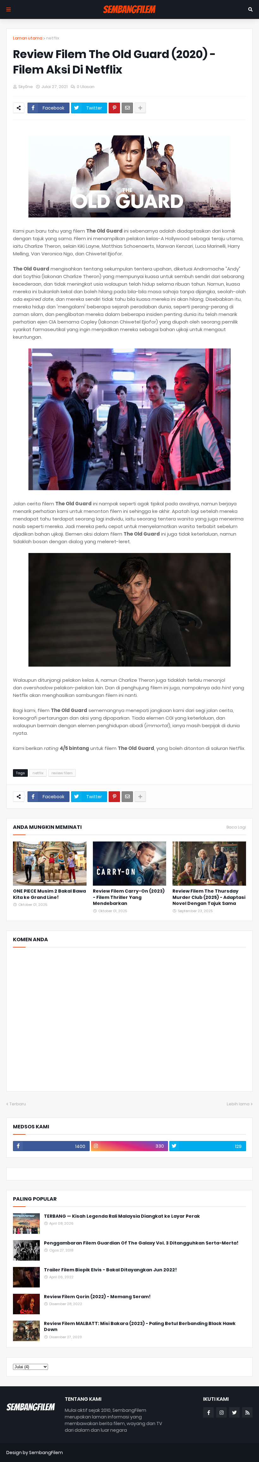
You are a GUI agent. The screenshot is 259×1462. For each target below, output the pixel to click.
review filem (62, 773)
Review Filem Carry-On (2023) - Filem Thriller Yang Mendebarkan (129, 897)
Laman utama (27, 38)
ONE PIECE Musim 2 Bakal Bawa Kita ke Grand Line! (49, 894)
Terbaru (17, 1104)
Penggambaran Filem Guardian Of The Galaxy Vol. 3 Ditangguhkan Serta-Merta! (141, 1243)
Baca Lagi (236, 827)
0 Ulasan (85, 87)
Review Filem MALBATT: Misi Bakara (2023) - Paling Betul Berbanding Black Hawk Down (140, 1327)
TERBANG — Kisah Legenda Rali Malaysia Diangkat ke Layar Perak (122, 1216)
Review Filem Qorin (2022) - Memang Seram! (97, 1297)
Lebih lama (238, 1104)
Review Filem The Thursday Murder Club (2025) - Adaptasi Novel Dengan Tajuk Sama (208, 897)
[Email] (127, 108)
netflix (52, 38)
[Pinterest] (114, 108)
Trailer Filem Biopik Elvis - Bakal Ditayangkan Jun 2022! (110, 1270)
